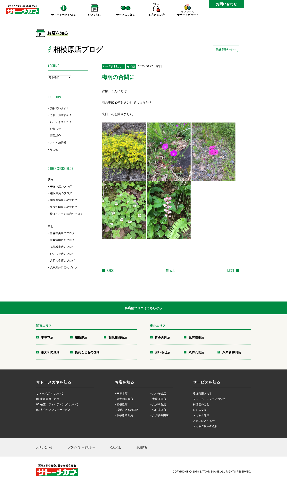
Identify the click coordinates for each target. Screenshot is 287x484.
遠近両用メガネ (202, 393)
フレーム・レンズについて (209, 398)
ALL (172, 270)
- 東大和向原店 (124, 398)
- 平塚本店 (121, 393)
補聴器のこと (201, 404)
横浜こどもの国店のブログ (66, 213)
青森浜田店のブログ (62, 240)
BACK (110, 270)
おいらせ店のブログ (62, 253)
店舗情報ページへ (226, 49)
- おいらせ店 (158, 393)
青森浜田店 (162, 337)
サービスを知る (206, 382)
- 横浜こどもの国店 (126, 409)
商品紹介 (55, 135)
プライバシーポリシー (81, 447)
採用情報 (141, 447)
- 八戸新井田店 (159, 415)
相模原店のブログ (61, 193)
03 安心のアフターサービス (53, 409)
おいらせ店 (162, 352)
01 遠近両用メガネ (47, 398)
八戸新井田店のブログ (63, 267)
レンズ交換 (200, 409)
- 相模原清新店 (124, 415)
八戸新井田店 (231, 352)
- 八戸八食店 (158, 404)
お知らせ (55, 128)
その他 (54, 149)
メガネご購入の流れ (205, 426)
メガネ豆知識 (201, 415)
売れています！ (59, 108)
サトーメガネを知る (53, 382)
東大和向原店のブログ (63, 207)
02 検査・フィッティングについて (57, 404)
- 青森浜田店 (158, 398)
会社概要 (115, 447)
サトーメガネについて (49, 393)
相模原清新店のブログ (63, 200)
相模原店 (81, 337)
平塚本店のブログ (61, 186)
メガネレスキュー (204, 420)
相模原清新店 (118, 337)
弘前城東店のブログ (62, 247)
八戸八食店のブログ (62, 260)
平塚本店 (47, 337)
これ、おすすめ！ (61, 115)
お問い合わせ (226, 4)
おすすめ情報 (58, 142)
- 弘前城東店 (158, 409)
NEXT (230, 270)
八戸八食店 (196, 352)
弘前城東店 (196, 337)
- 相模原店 (121, 404)
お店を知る (124, 382)
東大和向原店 (50, 352)
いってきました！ (61, 121)
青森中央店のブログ (62, 233)
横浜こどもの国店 (87, 352)
